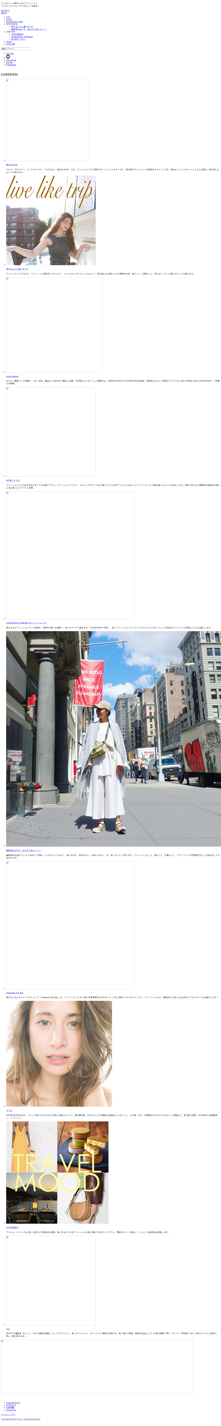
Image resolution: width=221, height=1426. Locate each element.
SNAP (9, 42)
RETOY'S (5, 10)
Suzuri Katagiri (12, 376)
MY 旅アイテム (18, 39)
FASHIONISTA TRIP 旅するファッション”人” (26, 623)
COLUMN (10, 44)
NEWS (9, 19)
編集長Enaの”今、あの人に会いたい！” (29, 29)
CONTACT (11, 1405)
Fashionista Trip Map (14, 993)
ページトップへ (8, 1414)
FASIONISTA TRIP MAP (22, 37)
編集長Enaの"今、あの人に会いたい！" (24, 850)
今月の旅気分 (17, 34)
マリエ (9, 1110)
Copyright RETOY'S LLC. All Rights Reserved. (21, 1419)
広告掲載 (10, 1407)
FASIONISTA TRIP (14, 22)
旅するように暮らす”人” (22, 26)
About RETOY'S (13, 1403)
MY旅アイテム (13, 480)
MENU (4, 13)
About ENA (11, 1410)
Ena (7, 1329)
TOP (8, 17)
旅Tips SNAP (12, 165)
